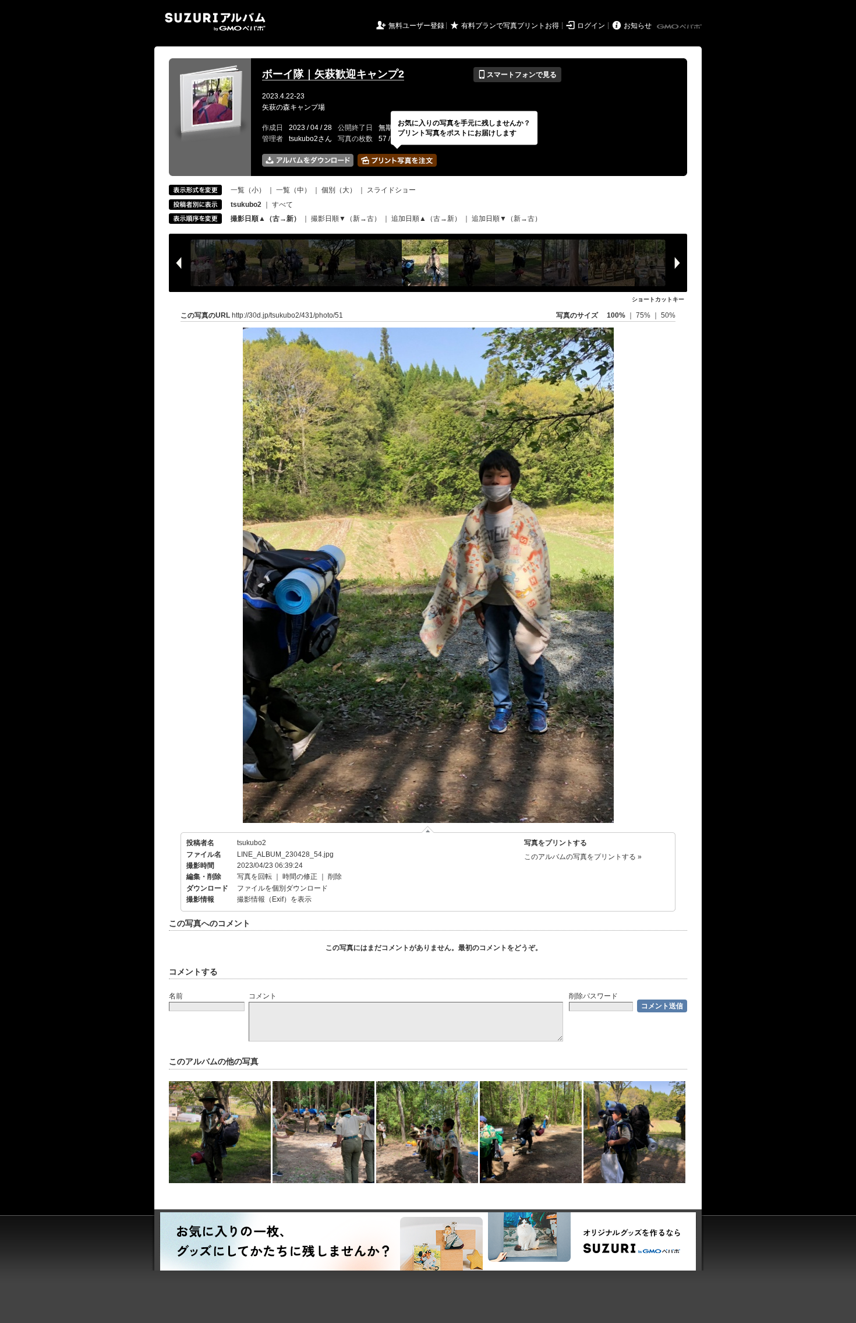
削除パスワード (593, 996)
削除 (335, 876)
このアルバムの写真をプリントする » (583, 857)
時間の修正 (299, 876)
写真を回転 (254, 876)
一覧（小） (248, 190)
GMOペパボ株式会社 (680, 27)
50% (668, 315)
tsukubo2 (251, 843)
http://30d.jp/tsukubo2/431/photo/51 (287, 315)
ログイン (591, 26)
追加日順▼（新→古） (507, 218)
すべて (282, 204)
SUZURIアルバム (215, 21)
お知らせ (638, 26)
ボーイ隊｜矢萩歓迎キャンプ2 (333, 74)
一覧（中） (293, 190)
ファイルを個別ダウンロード (282, 888)
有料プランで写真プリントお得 (510, 26)
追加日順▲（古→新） (426, 218)
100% (616, 315)
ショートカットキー (658, 299)
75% (644, 315)
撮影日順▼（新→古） (346, 218)
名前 (176, 996)
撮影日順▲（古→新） (265, 218)
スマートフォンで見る (517, 74)
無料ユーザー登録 (416, 26)
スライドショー (391, 190)
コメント (263, 996)
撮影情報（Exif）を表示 (274, 899)
